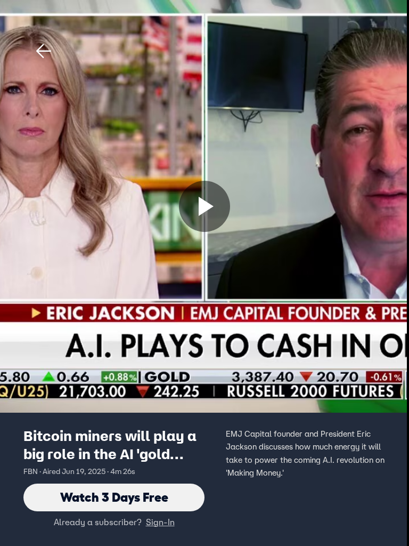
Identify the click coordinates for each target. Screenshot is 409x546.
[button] (43, 51)
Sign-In (160, 522)
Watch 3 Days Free (114, 497)
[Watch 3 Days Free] (204, 206)
